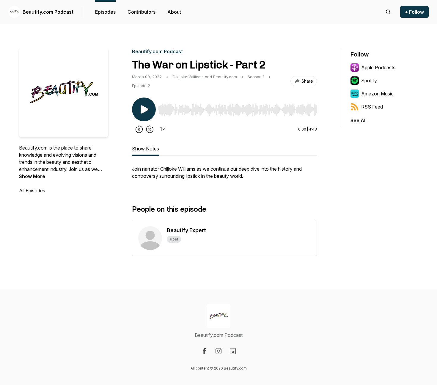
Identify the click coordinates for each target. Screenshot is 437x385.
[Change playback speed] (162, 129)
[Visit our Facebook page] (204, 351)
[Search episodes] (388, 11)
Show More (32, 176)
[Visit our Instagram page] (218, 351)
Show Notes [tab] (145, 149)
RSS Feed (372, 107)
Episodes (105, 12)
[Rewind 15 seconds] (139, 129)
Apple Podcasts (378, 67)
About (174, 12)
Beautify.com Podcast (48, 12)
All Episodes (32, 191)
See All (358, 120)
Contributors (141, 12)
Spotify (369, 81)
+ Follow (414, 12)
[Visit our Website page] (233, 351)
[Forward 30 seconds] (150, 129)
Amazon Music (377, 94)
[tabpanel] (224, 175)
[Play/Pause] (144, 109)
